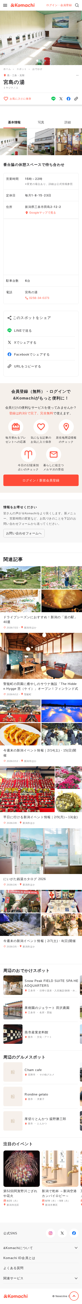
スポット (21, 69)
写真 (41, 122)
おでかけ (37, 69)
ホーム (7, 69)
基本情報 (14, 122)
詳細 (68, 122)
